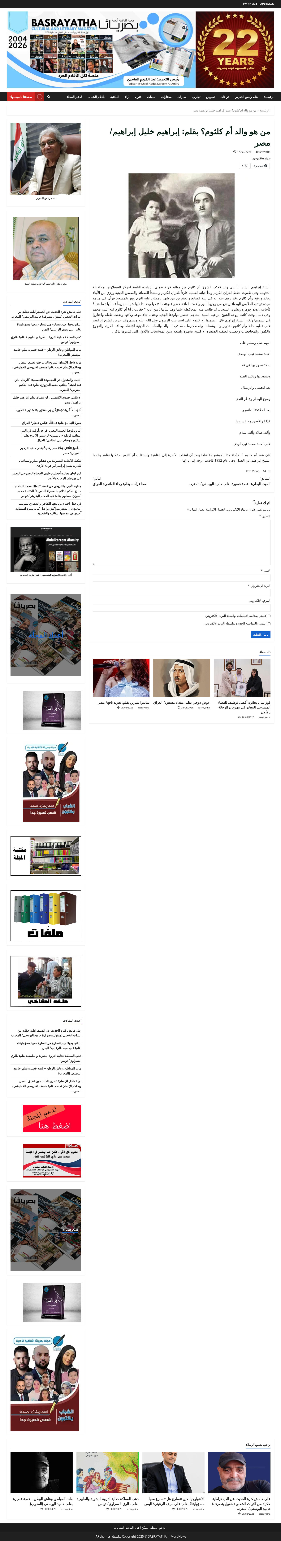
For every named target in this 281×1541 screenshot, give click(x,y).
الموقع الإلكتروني (259, 601)
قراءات (225, 96)
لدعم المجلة (74, 96)
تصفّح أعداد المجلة (137, 1528)
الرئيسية (269, 96)
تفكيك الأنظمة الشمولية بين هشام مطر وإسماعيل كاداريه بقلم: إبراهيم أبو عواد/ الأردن (50, 463)
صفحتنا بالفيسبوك (21, 96)
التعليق (264, 516)
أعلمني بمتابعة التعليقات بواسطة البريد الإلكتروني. (236, 616)
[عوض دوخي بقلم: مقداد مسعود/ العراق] (181, 678)
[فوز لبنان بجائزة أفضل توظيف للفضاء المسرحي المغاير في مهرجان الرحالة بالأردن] (242, 678)
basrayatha (263, 152)
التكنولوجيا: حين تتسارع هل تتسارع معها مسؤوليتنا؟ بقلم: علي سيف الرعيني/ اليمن (49, 326)
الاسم (265, 570)
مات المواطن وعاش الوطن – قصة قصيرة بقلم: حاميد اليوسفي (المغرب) (43, 1501)
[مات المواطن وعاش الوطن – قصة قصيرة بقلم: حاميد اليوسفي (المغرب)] (42, 1473)
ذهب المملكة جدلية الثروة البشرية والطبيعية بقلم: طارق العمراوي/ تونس (108, 1501)
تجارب (196, 96)
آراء (127, 96)
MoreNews (178, 1536)
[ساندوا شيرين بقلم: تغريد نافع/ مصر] (121, 678)
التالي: (119, 481)
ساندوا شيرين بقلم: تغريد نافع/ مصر (123, 702)
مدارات (182, 96)
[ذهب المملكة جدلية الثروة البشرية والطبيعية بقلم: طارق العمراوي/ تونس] (107, 1473)
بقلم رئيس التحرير (246, 96)
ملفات (151, 96)
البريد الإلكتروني (259, 586)
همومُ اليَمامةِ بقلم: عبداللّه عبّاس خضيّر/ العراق (51, 422)
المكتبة (114, 96)
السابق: (229, 481)
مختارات (166, 96)
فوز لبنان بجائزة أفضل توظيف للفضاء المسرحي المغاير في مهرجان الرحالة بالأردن (244, 707)
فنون (138, 96)
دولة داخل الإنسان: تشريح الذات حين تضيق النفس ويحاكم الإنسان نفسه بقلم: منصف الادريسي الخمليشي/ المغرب (46, 367)
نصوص (210, 96)
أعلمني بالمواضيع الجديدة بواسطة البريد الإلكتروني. (235, 623)
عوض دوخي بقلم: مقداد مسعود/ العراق (181, 702)
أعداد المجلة (46, 635)
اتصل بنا (119, 1528)
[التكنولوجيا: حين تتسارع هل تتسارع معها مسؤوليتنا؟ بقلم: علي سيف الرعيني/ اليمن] (173, 1473)
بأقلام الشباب (96, 96)
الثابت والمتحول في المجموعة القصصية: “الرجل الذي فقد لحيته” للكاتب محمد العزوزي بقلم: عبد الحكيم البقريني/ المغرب (48, 384)
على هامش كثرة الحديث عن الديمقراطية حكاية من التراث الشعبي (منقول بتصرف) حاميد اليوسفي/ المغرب (46, 314)
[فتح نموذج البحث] (48, 96)
